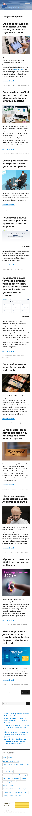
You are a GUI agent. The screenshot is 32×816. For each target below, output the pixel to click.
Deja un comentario (23, 85)
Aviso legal (5, 813)
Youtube (18, 796)
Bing (4, 757)
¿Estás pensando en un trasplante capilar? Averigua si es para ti (15, 499)
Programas (7, 803)
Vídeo (5, 796)
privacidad (17, 813)
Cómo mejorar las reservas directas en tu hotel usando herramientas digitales (14, 434)
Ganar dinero (7, 768)
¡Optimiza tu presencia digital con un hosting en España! (16, 562)
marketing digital (9, 782)
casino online (7, 764)
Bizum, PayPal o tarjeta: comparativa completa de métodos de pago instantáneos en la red (15, 637)
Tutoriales (7, 805)
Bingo (10, 757)
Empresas (13, 85)
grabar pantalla (8, 771)
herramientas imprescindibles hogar (15, 775)
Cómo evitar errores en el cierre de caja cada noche (14, 367)
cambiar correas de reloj (11, 761)
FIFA (21, 764)
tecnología (22, 789)
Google (15, 768)
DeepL (16, 764)
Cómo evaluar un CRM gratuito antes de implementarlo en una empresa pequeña (15, 96)
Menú (27, 5)
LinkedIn (24, 778)
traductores (18, 792)
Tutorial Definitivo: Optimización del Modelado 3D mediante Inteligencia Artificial (16, 720)
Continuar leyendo (8, 81)
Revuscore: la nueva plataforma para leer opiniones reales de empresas (14, 222)
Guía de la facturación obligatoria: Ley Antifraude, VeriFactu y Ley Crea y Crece (15, 28)
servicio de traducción (10, 789)
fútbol (27, 764)
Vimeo (26, 792)
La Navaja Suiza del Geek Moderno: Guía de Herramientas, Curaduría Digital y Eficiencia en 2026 (15, 741)
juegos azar (7, 778)
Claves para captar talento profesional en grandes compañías (15, 163)
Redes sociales (8, 785)
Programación (21, 782)
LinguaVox (15, 778)
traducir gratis (7, 792)
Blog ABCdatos (14, 7)
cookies (23, 813)
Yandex (11, 796)
